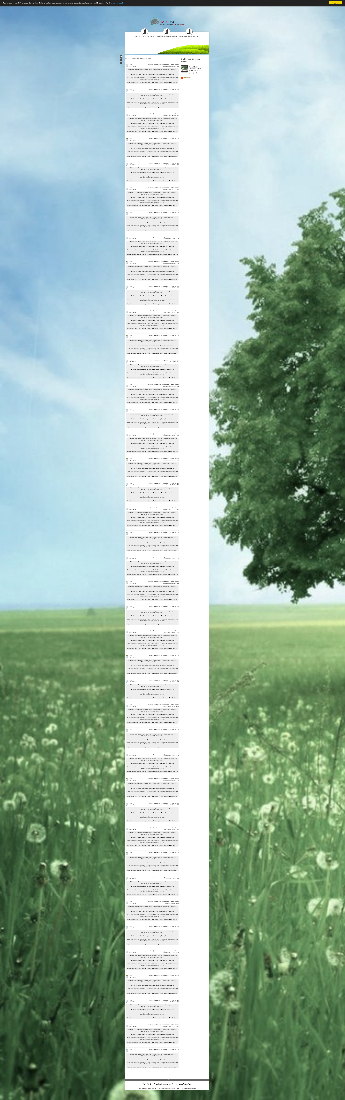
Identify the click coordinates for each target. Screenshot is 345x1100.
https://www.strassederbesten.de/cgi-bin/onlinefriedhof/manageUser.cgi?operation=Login (152, 74)
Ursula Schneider (194, 67)
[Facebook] (121, 63)
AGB (161, 1080)
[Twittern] (121, 56)
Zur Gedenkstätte (187, 77)
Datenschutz (171, 1080)
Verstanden (335, 3)
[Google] (121, 59)
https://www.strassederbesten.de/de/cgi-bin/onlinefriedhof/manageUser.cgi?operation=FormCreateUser (152, 82)
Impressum (165, 1080)
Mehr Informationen (119, 3)
